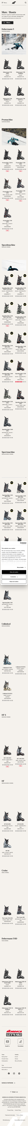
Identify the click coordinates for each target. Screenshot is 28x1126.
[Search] (25, 2)
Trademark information (10, 1115)
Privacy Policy (10, 1110)
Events (16, 1056)
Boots (12, 12)
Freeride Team (5, 1059)
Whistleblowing (6, 1120)
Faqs (3, 1065)
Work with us (4, 1069)
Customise (13, 576)
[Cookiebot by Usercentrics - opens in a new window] (20, 543)
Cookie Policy (18, 1110)
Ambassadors (5, 1061)
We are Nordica (18, 1061)
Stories (16, 1059)
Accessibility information (20, 1120)
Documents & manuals (7, 1067)
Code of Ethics (20, 1115)
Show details (20, 567)
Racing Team (4, 1056)
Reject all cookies (14, 581)
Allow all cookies (14, 572)
